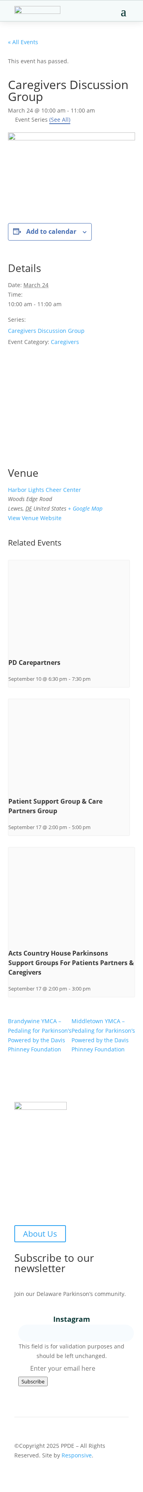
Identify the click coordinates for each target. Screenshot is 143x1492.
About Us (40, 1233)
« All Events (23, 42)
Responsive (77, 1455)
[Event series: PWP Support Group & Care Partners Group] (93, 827)
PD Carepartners (34, 662)
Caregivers (65, 342)
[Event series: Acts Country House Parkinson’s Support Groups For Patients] (93, 988)
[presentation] (68, 605)
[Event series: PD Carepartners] (93, 679)
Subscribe (32, 1381)
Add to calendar (51, 231)
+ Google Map (85, 508)
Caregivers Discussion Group (46, 330)
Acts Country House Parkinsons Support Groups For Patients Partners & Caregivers (71, 963)
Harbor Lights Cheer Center (44, 489)
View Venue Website (35, 518)
